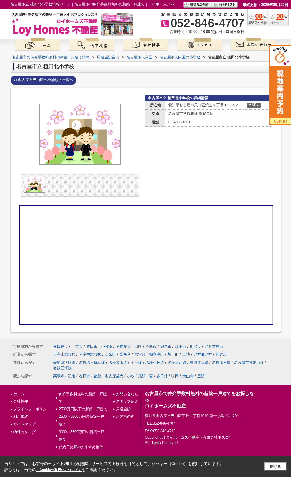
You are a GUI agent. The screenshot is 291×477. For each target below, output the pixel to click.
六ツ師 (140, 354)
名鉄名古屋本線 (92, 362)
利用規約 (20, 416)
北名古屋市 (214, 346)
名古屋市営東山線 (249, 362)
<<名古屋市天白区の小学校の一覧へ (43, 80)
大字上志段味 (64, 354)
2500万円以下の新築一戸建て (83, 409)
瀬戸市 (165, 346)
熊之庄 (221, 354)
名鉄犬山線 (118, 362)
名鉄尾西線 (177, 362)
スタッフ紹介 (127, 401)
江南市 (180, 346)
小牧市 (106, 346)
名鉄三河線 (62, 368)
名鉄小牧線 (155, 362)
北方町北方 (203, 354)
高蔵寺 (58, 376)
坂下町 (173, 354)
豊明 (201, 376)
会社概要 (20, 401)
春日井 (84, 376)
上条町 (110, 354)
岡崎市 (151, 346)
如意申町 (156, 354)
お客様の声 (125, 416)
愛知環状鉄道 (64, 362)
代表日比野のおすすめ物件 (81, 447)
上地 (186, 354)
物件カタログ (24, 432)
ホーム (18, 394)
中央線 (136, 362)
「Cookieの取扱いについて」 (59, 470)
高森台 (125, 354)
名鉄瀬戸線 (221, 362)
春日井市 (60, 346)
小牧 (130, 376)
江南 (71, 376)
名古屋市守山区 (129, 346)
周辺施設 (123, 409)
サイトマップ (24, 424)
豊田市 (91, 346)
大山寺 (188, 376)
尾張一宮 (145, 376)
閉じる (275, 466)
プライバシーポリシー (31, 409)
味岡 (175, 376)
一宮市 (77, 346)
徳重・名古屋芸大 (108, 376)
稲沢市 (195, 346)
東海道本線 (199, 362)
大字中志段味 (90, 354)
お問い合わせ (127, 394)
